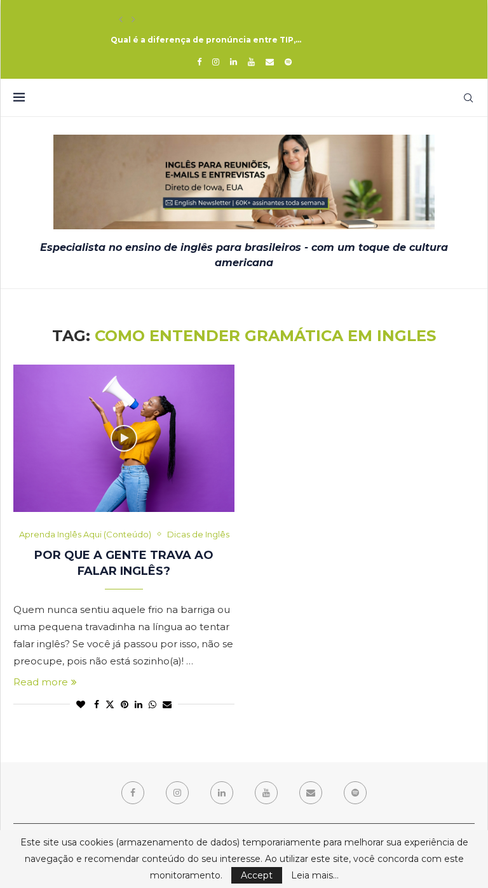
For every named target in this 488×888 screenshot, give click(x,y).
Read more (40, 682)
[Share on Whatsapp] (152, 704)
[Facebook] (199, 62)
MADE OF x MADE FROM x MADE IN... (185, 19)
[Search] (468, 97)
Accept (257, 875)
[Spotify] (288, 62)
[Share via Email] (167, 704)
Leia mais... (315, 875)
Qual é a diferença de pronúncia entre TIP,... (206, 39)
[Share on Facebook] (96, 704)
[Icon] (124, 438)
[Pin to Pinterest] (124, 704)
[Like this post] (80, 704)
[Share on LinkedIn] (138, 704)
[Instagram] (215, 62)
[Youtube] (251, 62)
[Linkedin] (233, 62)
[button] (121, 20)
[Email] (270, 62)
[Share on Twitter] (109, 704)
